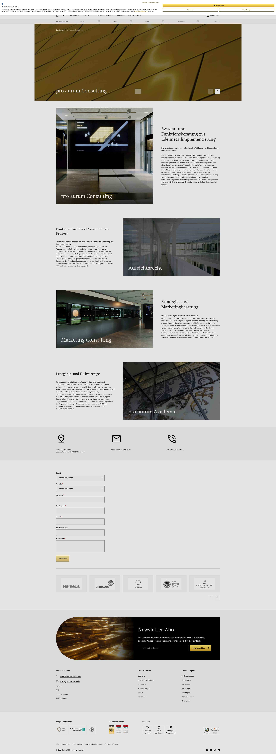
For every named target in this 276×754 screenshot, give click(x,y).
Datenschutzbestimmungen (150, 3)
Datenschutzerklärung (141, 11)
